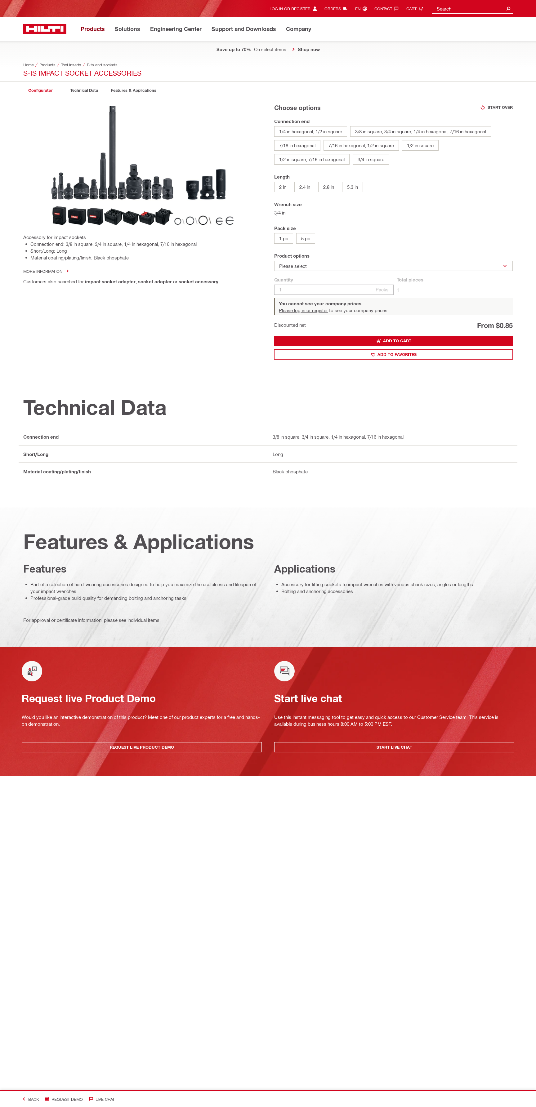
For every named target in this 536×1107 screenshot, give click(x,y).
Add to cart (397, 340)
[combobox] (472, 8)
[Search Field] (508, 8)
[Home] (44, 29)
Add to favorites (397, 354)
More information (42, 271)
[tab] (40, 90)
